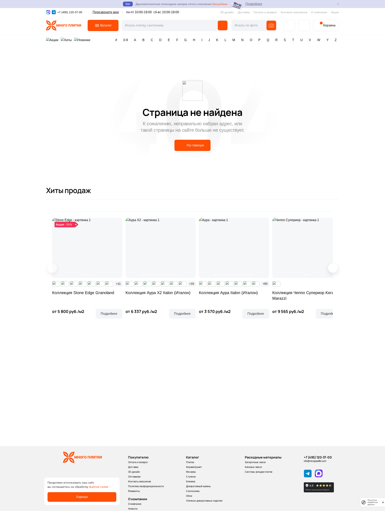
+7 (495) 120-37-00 (318, 457)
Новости (133, 508)
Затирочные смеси (255, 462)
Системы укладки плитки (258, 472)
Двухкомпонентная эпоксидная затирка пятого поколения (181, 4)
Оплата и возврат (265, 12)
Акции (335, 12)
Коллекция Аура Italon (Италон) (228, 292)
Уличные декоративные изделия (204, 500)
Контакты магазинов (294, 12)
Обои (189, 496)
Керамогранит (194, 467)
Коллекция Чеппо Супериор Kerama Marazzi (305, 295)
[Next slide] (333, 268)
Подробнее (253, 4)
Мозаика (191, 472)
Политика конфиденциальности (146, 486)
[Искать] (222, 25)
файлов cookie (98, 486)
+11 (118, 283)
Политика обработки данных (373, 502)
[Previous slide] (52, 268)
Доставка (244, 12)
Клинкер (190, 481)
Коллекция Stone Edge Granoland (83, 292)
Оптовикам (134, 476)
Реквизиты (134, 491)
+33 (191, 283)
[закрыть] (383, 502)
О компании (319, 12)
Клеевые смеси (253, 467)
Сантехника (192, 491)
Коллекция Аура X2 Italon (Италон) (158, 292)
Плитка (190, 462)
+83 (265, 283)
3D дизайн (227, 12)
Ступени (191, 476)
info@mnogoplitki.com (315, 461)
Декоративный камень (198, 486)
